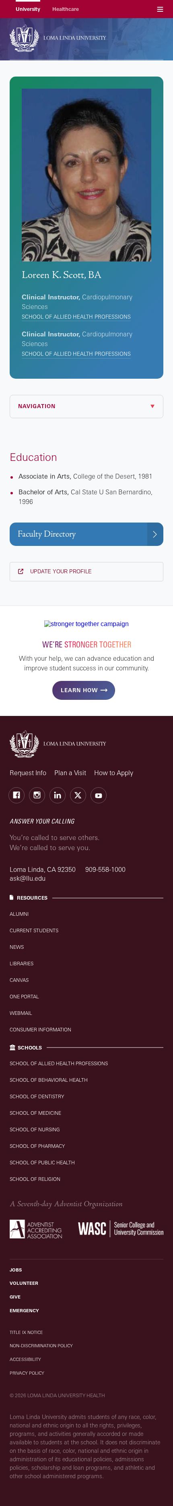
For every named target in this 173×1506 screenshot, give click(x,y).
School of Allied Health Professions (76, 316)
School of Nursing (35, 1129)
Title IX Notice (26, 1332)
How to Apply (113, 773)
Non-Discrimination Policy (41, 1345)
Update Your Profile (60, 571)
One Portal (24, 997)
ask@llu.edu (27, 878)
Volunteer (24, 1283)
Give (15, 1297)
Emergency (24, 1310)
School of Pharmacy (37, 1146)
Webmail (21, 1013)
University (28, 9)
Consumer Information (40, 1030)
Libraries (21, 963)
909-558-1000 (105, 869)
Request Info (28, 773)
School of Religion (35, 1179)
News (17, 947)
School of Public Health (42, 1163)
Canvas (19, 980)
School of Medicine (35, 1113)
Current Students (34, 930)
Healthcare (65, 9)
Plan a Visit (70, 773)
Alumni (19, 914)
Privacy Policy (27, 1373)
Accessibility (25, 1359)
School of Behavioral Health (49, 1080)
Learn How (79, 690)
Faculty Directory (47, 534)
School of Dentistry (37, 1096)
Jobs (16, 1270)
